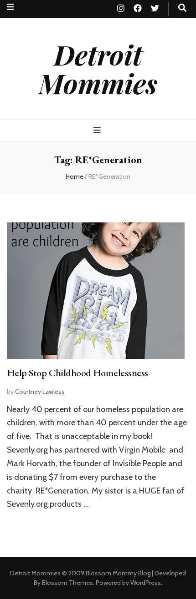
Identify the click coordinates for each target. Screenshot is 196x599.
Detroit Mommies (98, 68)
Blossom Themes (67, 583)
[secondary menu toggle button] (10, 7)
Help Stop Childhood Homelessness (77, 372)
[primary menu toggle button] (98, 130)
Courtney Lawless (40, 392)
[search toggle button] (182, 8)
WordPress (145, 583)
